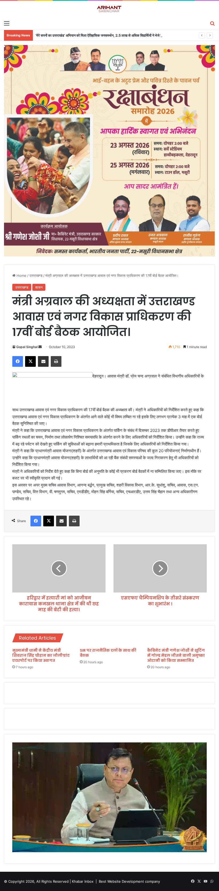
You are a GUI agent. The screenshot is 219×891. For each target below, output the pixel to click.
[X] (30, 361)
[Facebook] (17, 361)
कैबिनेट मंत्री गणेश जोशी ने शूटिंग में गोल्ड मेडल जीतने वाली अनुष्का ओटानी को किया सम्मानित (176, 655)
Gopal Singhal (27, 347)
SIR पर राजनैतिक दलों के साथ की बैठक (108, 653)
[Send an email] (40, 347)
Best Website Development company (129, 881)
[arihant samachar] (109, 9)
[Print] (56, 361)
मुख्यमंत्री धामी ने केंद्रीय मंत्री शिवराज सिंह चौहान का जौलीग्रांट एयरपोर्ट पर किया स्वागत (41, 655)
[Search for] (212, 23)
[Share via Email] (43, 361)
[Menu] (6, 23)
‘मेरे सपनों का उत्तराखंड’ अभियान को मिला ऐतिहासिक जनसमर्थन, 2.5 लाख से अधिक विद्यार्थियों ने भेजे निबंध (101, 35)
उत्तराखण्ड (35, 275)
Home (20, 275)
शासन (38, 287)
